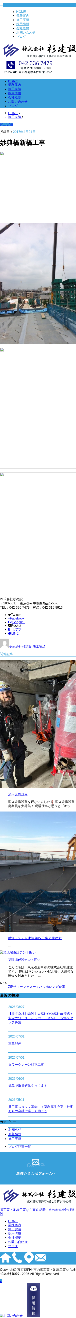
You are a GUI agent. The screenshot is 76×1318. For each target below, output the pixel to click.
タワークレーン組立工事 (26, 1064)
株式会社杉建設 (20, 646)
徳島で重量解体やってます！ (29, 1085)
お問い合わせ (26, 32)
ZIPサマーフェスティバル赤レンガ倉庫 (36, 986)
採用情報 (22, 24)
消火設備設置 (18, 794)
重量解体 (14, 1043)
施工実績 (22, 20)
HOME (21, 11)
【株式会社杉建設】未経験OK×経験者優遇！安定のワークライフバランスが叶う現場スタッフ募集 (40, 1018)
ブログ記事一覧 (19, 1146)
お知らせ (14, 1129)
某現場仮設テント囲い (24, 960)
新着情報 (14, 1134)
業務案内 (22, 15)
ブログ (21, 36)
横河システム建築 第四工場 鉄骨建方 (35, 938)
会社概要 (22, 28)
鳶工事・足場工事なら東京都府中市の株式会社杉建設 (37, 1212)
